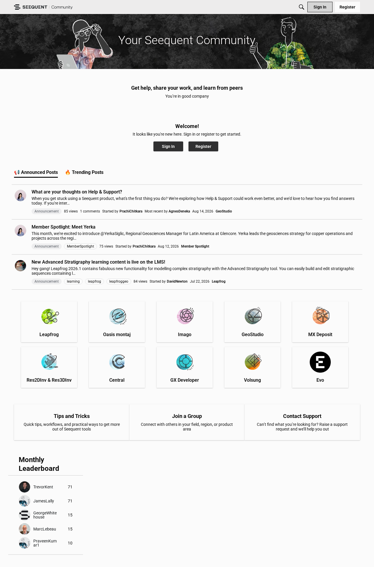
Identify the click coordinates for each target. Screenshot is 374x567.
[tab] (36, 172)
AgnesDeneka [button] (179, 211)
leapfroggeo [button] (118, 281)
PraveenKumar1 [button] (45, 543)
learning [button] (73, 281)
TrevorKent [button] (43, 487)
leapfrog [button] (94, 281)
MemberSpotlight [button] (80, 246)
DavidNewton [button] (177, 281)
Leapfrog (219, 281)
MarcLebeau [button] (44, 529)
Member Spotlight (195, 246)
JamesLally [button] (43, 501)
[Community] (43, 7)
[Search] (301, 7)
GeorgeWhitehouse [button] (45, 515)
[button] (20, 195)
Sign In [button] (168, 146)
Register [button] (203, 146)
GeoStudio (224, 211)
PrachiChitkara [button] (131, 211)
